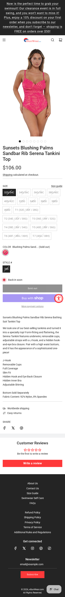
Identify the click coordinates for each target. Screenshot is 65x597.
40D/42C (9, 201)
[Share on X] (13, 428)
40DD (7, 209)
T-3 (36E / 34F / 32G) (43, 218)
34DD (33, 201)
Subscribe (32, 574)
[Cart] (60, 40)
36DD (44, 201)
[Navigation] (4, 40)
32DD (22, 201)
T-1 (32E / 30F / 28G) (26, 209)
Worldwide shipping (18, 408)
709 (6, 269)
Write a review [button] (32, 463)
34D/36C (24, 192)
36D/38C (39, 192)
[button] (20, 141)
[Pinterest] (41, 548)
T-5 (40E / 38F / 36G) (43, 227)
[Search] (53, 40)
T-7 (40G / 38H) (41, 235)
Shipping (7, 174)
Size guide (56, 186)
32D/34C (9, 192)
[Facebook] (16, 548)
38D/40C (54, 192)
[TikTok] (49, 548)
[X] (24, 548)
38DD (54, 201)
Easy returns (14, 413)
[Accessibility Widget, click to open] (58, 298)
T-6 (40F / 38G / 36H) (16, 235)
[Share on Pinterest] (21, 428)
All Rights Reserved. (32, 592)
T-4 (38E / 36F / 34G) (15, 227)
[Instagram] (32, 548)
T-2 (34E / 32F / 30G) (15, 218)
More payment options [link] (32, 306)
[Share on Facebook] (4, 428)
